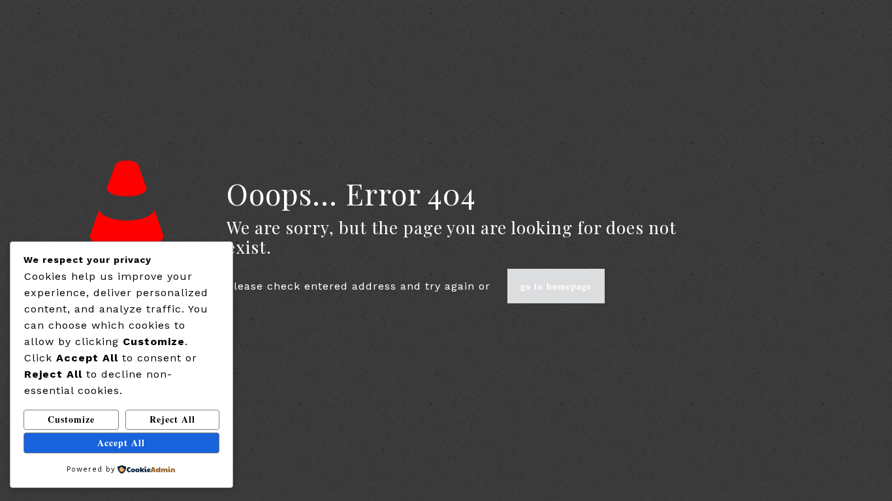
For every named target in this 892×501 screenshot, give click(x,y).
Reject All (172, 419)
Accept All (121, 442)
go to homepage (556, 286)
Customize (71, 419)
